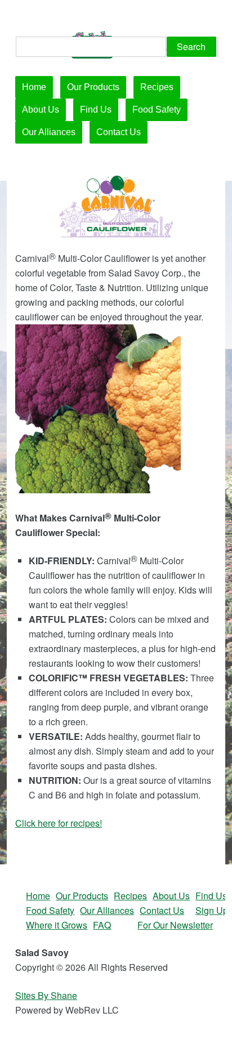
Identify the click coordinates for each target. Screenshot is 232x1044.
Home (34, 87)
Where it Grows (56, 924)
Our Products (93, 87)
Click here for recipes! (58, 823)
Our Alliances (48, 132)
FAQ (102, 924)
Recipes (156, 87)
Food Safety (156, 109)
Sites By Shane (46, 995)
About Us (40, 109)
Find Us (95, 109)
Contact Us (118, 132)
